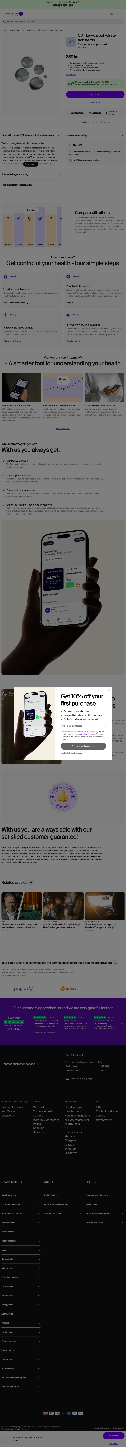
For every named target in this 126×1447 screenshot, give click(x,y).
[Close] (108, 690)
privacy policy (81, 734)
